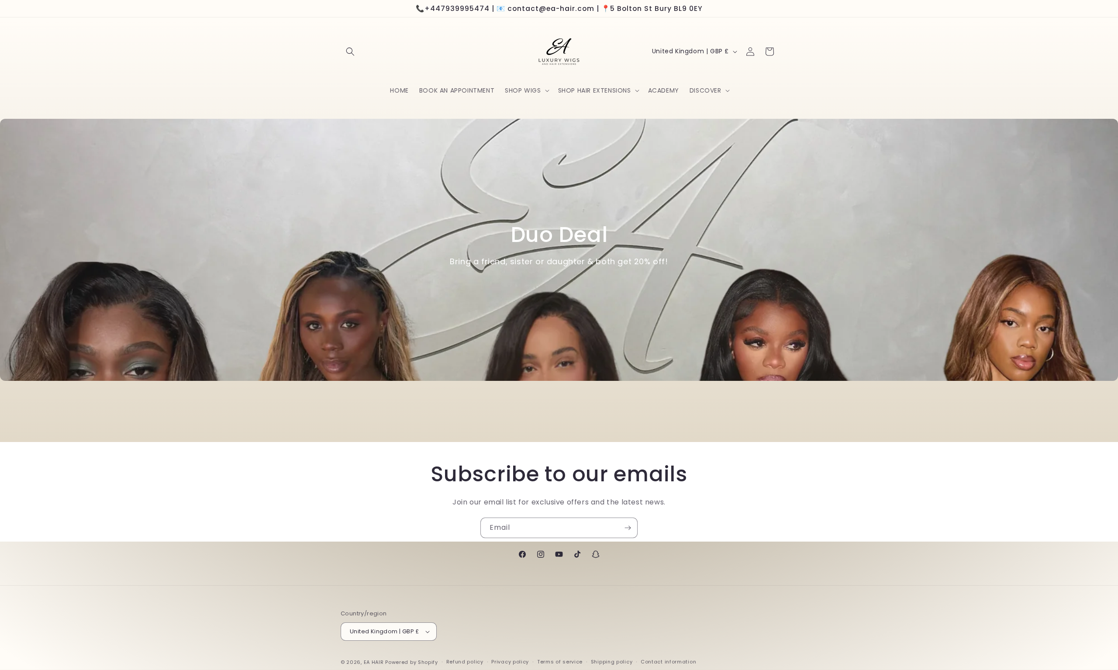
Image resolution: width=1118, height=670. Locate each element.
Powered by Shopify (411, 662)
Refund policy (464, 661)
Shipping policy (612, 661)
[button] (350, 51)
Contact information (668, 661)
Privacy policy (510, 661)
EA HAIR (374, 662)
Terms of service (560, 661)
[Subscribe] (627, 528)
